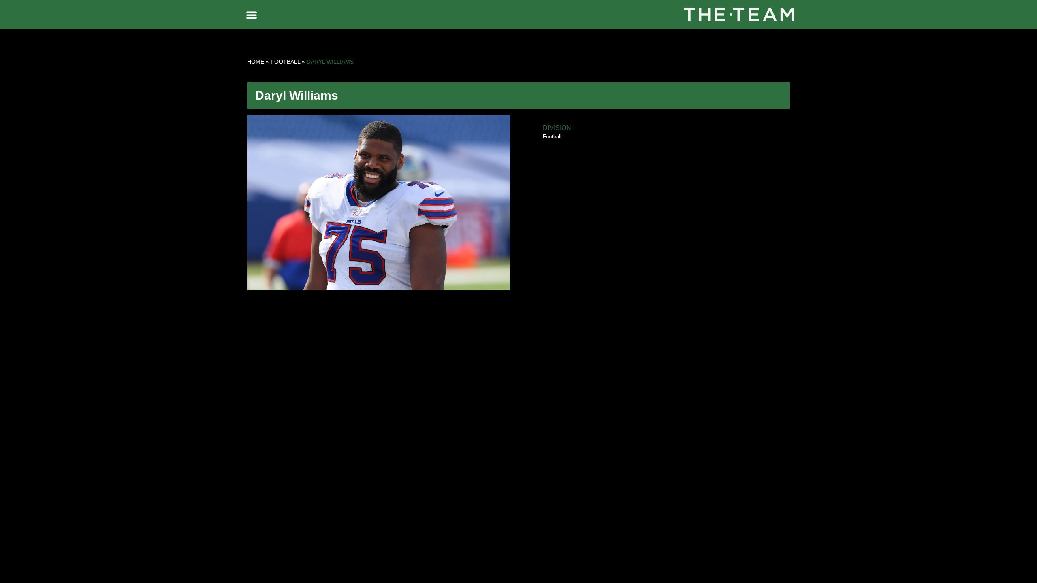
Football (285, 61)
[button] (251, 14)
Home (255, 61)
